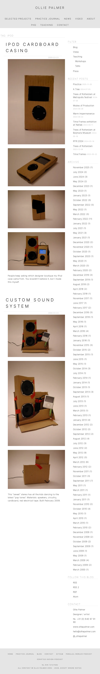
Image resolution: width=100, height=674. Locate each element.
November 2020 (81, 247)
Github (59, 654)
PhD (33, 25)
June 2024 (78, 176)
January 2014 (80, 382)
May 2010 (78, 513)
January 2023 (80, 195)
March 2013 (79, 410)
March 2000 (79, 569)
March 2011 (79, 490)
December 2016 (81, 312)
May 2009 (78, 555)
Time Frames (79, 154)
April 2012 (78, 457)
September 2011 (81, 480)
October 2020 (80, 251)
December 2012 (81, 424)
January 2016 (80, 340)
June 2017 (78, 303)
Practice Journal (47, 18)
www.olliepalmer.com (84, 626)
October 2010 (80, 508)
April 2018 (78, 289)
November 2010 (81, 504)
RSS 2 (76, 587)
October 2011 (80, 476)
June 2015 (78, 359)
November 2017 (81, 298)
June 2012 (78, 448)
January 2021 (80, 237)
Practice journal (25, 654)
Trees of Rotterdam (83, 146)
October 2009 (80, 541)
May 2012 (78, 452)
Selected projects (18, 18)
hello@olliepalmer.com (84, 631)
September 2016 (81, 317)
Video (79, 18)
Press (76, 71)
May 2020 (78, 261)
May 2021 (78, 233)
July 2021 (78, 228)
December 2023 (81, 186)
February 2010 (80, 527)
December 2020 (81, 242)
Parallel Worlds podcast (79, 654)
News (67, 18)
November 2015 (81, 345)
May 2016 (78, 321)
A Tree (76, 89)
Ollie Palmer (50, 8)
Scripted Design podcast (50, 659)
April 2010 (78, 518)
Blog (75, 47)
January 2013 (80, 420)
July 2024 (78, 172)
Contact (63, 25)
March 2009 (79, 560)
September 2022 (81, 204)
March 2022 (79, 214)
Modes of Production (83, 105)
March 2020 (79, 265)
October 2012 (80, 429)
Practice (77, 84)
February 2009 (80, 565)
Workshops (80, 61)
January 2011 (79, 499)
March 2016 (79, 331)
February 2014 (80, 377)
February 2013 (80, 415)
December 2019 (81, 275)
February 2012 (80, 466)
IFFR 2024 (78, 141)
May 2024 (78, 181)
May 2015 (78, 363)
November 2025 (81, 167)
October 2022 (80, 200)
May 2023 (78, 190)
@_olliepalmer (80, 636)
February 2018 (80, 293)
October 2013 (80, 387)
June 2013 (78, 406)
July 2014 (78, 373)
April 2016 (78, 326)
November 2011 (81, 471)
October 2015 (80, 349)
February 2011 (80, 494)
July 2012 (78, 443)
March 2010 (79, 522)
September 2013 (81, 392)
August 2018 (79, 284)
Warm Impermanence (83, 113)
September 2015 (81, 354)
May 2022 (78, 209)
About (91, 18)
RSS (75, 582)
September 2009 (81, 546)
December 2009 (81, 532)
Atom (75, 596)
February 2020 (80, 270)
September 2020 (81, 256)
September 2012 (81, 434)
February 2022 (80, 218)
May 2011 (78, 485)
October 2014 (80, 368)
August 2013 (79, 396)
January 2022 (80, 223)
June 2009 (78, 551)
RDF (75, 592)
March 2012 (79, 462)
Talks (77, 66)
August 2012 (79, 438)
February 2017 (80, 307)
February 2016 (80, 335)
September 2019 (81, 279)
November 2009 (81, 537)
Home (10, 654)
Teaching (46, 25)
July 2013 (78, 401)
